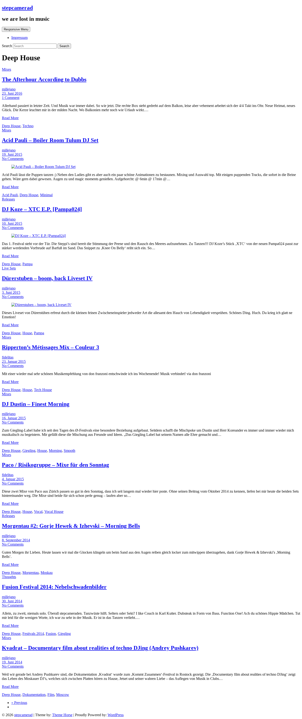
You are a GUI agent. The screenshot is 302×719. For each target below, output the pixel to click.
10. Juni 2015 (12, 223)
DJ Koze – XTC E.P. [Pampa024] (42, 209)
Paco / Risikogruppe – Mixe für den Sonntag (55, 465)
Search (7, 46)
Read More (10, 118)
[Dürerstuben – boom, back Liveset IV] (41, 305)
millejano (9, 89)
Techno (28, 126)
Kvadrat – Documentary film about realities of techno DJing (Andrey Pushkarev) (100, 648)
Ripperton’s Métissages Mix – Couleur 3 (50, 347)
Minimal (46, 195)
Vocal (38, 512)
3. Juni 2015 (11, 292)
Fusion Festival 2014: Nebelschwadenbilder (54, 587)
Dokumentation (34, 695)
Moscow (62, 695)
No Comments (13, 159)
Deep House (11, 126)
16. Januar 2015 (14, 418)
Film (50, 695)
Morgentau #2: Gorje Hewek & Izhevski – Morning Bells (71, 526)
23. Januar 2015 (14, 362)
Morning (55, 451)
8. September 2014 (16, 540)
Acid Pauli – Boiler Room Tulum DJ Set (50, 140)
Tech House (43, 390)
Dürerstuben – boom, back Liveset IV (47, 278)
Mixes (6, 69)
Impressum (19, 38)
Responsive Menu (16, 29)
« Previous (19, 703)
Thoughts (9, 577)
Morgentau (30, 573)
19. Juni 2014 (12, 662)
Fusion (51, 634)
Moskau (47, 573)
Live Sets (9, 268)
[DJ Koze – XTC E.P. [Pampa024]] (38, 236)
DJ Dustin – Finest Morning (35, 404)
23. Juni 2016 (12, 93)
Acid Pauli (10, 195)
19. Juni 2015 (12, 154)
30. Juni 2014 (12, 601)
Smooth (69, 451)
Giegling (28, 451)
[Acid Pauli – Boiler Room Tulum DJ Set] (43, 167)
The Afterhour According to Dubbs (44, 79)
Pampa (27, 264)
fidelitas (7, 357)
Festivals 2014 (33, 634)
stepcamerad (17, 8)
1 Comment (10, 98)
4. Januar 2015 (13, 479)
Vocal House (53, 512)
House (27, 333)
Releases (8, 199)
